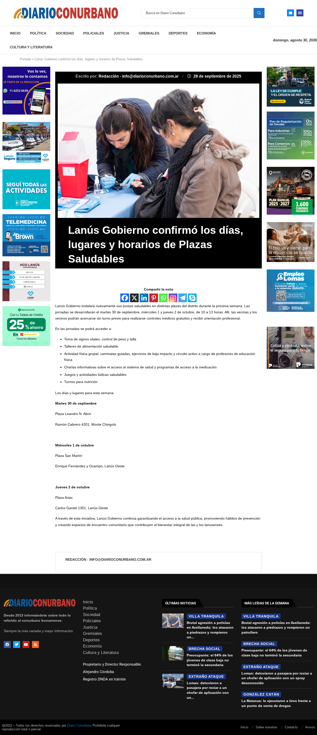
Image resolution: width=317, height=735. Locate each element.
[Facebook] (124, 298)
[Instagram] (173, 298)
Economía (206, 33)
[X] (134, 298)
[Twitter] (16, 644)
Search (259, 13)
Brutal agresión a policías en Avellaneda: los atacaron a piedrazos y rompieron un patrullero (276, 627)
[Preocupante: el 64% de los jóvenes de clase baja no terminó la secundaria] (173, 653)
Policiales (93, 33)
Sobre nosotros (266, 727)
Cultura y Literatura (31, 47)
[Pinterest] (153, 298)
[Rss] (35, 644)
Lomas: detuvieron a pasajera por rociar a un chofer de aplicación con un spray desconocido (276, 678)
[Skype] (192, 298)
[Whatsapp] (163, 298)
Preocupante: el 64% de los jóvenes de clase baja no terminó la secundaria (210, 660)
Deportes (178, 33)
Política (38, 33)
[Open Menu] (299, 12)
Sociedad (65, 33)
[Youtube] (26, 644)
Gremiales (149, 33)
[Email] (290, 12)
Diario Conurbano (79, 725)
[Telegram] (182, 298)
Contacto (291, 727)
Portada (25, 59)
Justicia (121, 33)
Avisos (310, 727)
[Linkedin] (144, 298)
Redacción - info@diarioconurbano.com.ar (139, 76)
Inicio (15, 33)
